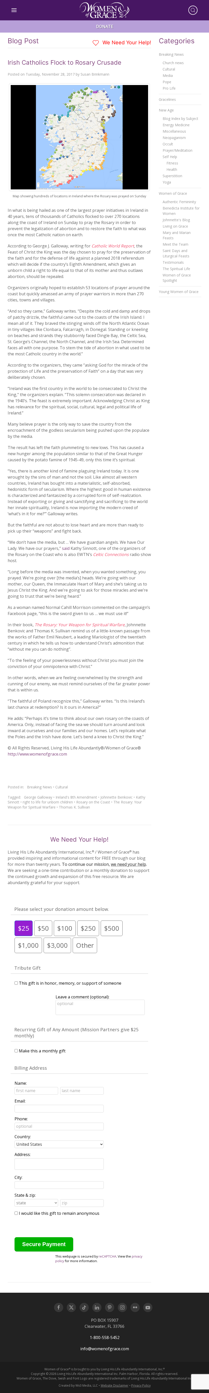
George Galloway (38, 797)
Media (168, 75)
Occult (168, 144)
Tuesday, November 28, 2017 (50, 74)
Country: (23, 1136)
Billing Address (30, 1068)
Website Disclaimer (114, 1385)
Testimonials (173, 262)
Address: (23, 1154)
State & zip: (25, 1195)
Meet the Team (175, 244)
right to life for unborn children (48, 802)
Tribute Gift (27, 968)
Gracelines (167, 99)
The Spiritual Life (176, 268)
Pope (167, 81)
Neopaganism (174, 137)
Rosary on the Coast (93, 802)
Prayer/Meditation (177, 150)
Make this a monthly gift (42, 1051)
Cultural (61, 787)
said (66, 548)
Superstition (172, 175)
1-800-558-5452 (105, 1337)
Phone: (21, 1119)
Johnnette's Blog (176, 219)
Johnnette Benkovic (116, 797)
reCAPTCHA (107, 1256)
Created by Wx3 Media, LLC (78, 1385)
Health (171, 169)
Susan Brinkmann (95, 74)
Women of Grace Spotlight (177, 278)
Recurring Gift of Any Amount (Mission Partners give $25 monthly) (76, 1032)
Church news (173, 62)
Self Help (170, 156)
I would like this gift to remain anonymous (59, 1213)
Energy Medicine (176, 124)
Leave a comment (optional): (82, 997)
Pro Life (169, 88)
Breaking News (39, 787)
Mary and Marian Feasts (177, 235)
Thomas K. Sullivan (74, 807)
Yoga (167, 182)
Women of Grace (173, 193)
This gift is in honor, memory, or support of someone (70, 983)
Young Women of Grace (179, 291)
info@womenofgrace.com (104, 1349)
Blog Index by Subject (180, 118)
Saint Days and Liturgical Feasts (176, 253)
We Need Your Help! (126, 42)
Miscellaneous (174, 131)
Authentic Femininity (179, 201)
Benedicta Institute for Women (181, 211)
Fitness (172, 163)
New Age (166, 110)
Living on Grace (175, 226)
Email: (20, 1101)
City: (18, 1177)
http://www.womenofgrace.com (37, 754)
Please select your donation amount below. (61, 909)
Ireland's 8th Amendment (76, 797)
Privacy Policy (141, 1385)
